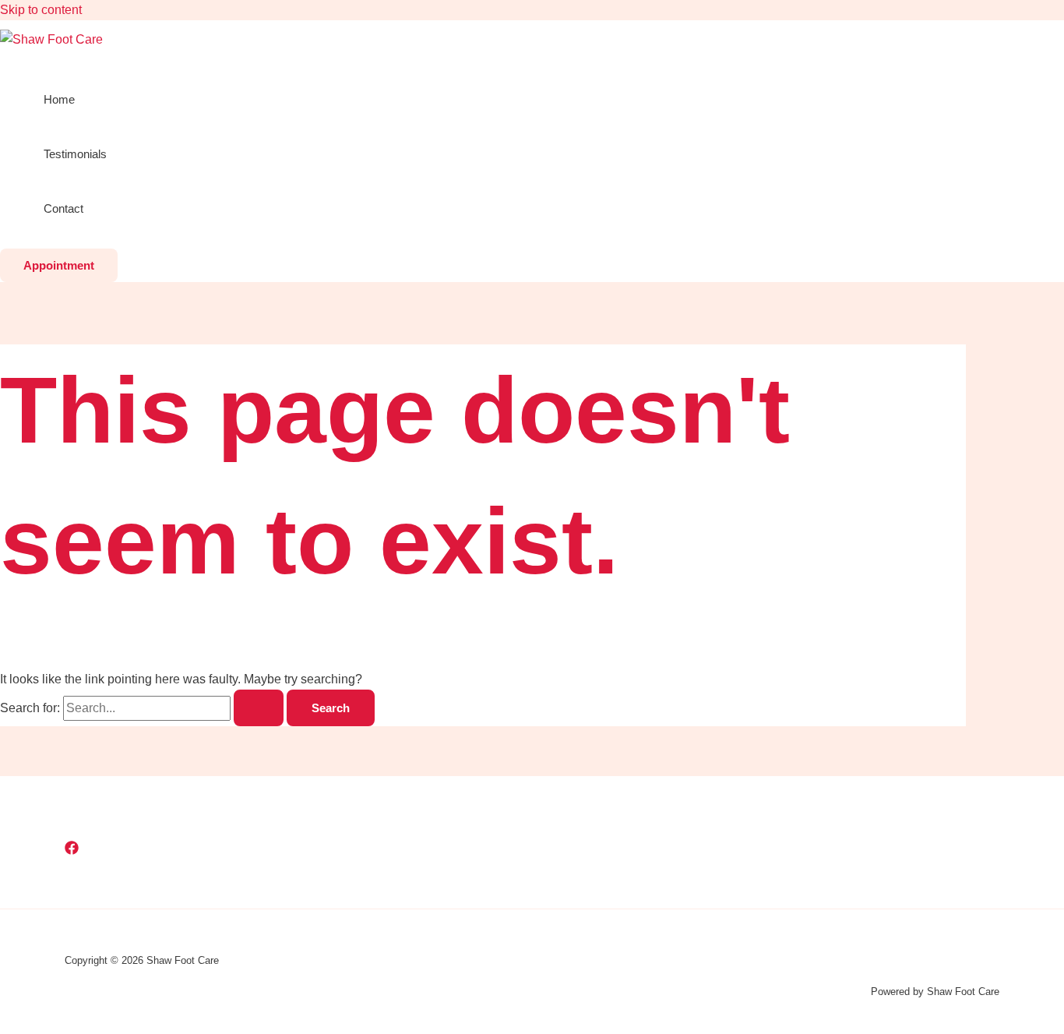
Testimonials (75, 154)
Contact (63, 208)
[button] (59, 265)
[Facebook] (72, 850)
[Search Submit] (259, 708)
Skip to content (41, 9)
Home (59, 99)
